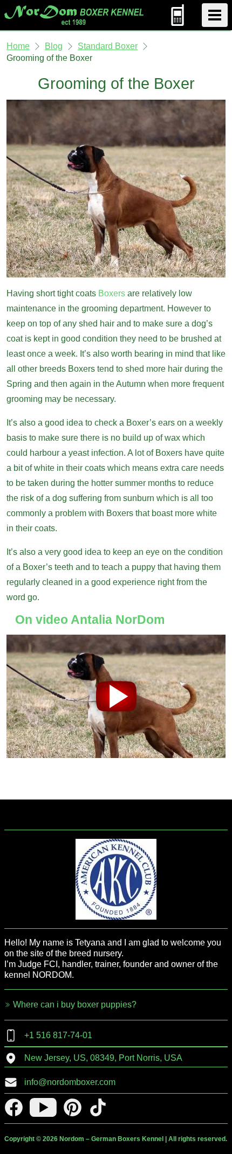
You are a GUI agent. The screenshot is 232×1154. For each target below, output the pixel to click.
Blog (54, 46)
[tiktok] (97, 1107)
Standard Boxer (108, 46)
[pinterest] (72, 1107)
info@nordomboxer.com (69, 1082)
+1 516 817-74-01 (58, 1035)
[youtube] (43, 1107)
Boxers (111, 293)
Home (18, 46)
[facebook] (13, 1107)
